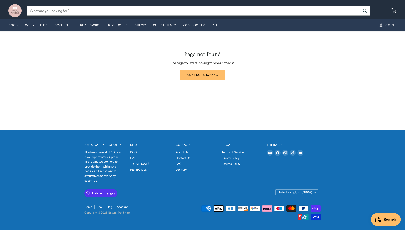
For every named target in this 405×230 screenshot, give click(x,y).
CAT (28, 25)
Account (122, 207)
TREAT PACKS (88, 25)
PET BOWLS (138, 170)
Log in (388, 25)
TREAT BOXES (117, 25)
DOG (12, 25)
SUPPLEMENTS (164, 25)
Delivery (181, 170)
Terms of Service (232, 152)
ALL (215, 25)
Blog (109, 207)
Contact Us (183, 158)
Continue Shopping (202, 74)
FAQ (178, 164)
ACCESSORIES (194, 25)
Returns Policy (230, 164)
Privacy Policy (230, 158)
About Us (182, 152)
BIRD (43, 25)
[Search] (364, 11)
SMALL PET (63, 25)
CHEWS (140, 25)
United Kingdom (295, 192)
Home (88, 207)
